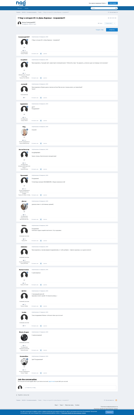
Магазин (20, 8)
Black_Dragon (24, 332)
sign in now (52, 381)
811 (25, 260)
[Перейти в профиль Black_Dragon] (24, 337)
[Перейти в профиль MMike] (24, 231)
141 (25, 239)
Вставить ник (35, 53)
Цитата (45, 53)
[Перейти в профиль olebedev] (24, 252)
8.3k (25, 163)
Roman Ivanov (24, 269)
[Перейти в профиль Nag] (24, 132)
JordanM (24, 84)
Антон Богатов (24, 149)
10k (25, 214)
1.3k (25, 283)
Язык (56, 405)
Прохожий (24, 175)
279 (25, 304)
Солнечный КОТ (30, 22)
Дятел (24, 201)
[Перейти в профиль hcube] (24, 317)
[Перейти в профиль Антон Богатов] (24, 154)
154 (25, 345)
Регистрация (113, 3)
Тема (61, 405)
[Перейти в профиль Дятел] (24, 206)
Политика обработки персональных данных (106, 408)
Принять (109, 412)
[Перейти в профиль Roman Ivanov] (24, 275)
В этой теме (109, 8)
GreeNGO (24, 60)
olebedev (24, 247)
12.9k (24, 140)
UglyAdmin (24, 104)
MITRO (24, 291)
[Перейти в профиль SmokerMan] (24, 361)
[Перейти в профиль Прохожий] (24, 180)
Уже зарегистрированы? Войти (97, 3)
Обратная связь (69, 405)
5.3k (25, 50)
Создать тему (100, 29)
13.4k (24, 188)
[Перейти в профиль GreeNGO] (24, 65)
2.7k (25, 369)
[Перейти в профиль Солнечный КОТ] (19, 23)
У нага (34, 24)
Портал (26, 8)
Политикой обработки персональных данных (73, 413)
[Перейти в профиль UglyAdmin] (24, 109)
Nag (24, 127)
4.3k (25, 117)
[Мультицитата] (41, 54)
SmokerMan (24, 356)
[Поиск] (116, 8)
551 (25, 325)
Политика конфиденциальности (109, 406)
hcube (24, 312)
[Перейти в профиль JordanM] (24, 89)
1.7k (25, 73)
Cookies (77, 405)
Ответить (112, 29)
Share (100, 23)
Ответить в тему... (31, 387)
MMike (24, 225)
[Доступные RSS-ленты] (116, 400)
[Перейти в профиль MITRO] (24, 296)
